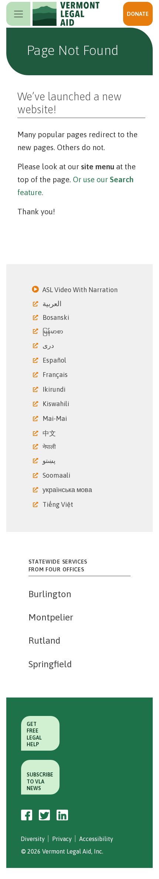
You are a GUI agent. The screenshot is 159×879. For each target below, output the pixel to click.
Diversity (33, 838)
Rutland (44, 640)
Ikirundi (54, 389)
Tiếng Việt (58, 504)
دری (49, 345)
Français (56, 374)
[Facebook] (26, 815)
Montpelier (50, 617)
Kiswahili (56, 404)
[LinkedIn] (62, 815)
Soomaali (57, 475)
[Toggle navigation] (18, 14)
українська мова (68, 490)
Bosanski (56, 317)
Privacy (62, 838)
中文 (50, 433)
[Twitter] (44, 815)
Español (55, 360)
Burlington (49, 594)
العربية (52, 304)
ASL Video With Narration (81, 290)
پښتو (49, 460)
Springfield (50, 664)
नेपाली (50, 446)
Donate (138, 14)
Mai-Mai (55, 418)
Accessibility (96, 838)
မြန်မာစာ (53, 331)
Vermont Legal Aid (68, 14)
